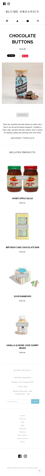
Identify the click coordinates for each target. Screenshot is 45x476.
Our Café (23, 419)
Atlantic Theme (11, 468)
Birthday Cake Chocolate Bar (22, 247)
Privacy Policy (23, 435)
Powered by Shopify (32, 468)
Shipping (22, 432)
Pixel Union (21, 468)
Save (26, 56)
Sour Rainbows (22, 296)
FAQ (22, 422)
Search (22, 441)
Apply (22, 425)
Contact (22, 415)
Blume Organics (22, 11)
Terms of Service (22, 438)
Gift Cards (22, 428)
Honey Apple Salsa (22, 198)
